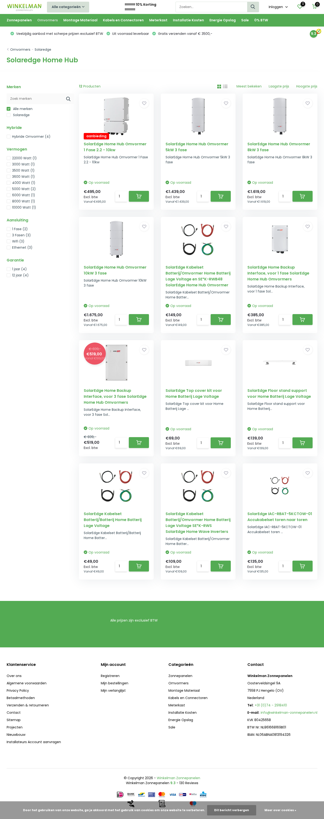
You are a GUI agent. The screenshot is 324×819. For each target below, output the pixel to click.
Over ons (14, 675)
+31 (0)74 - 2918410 (271, 705)
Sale (245, 20)
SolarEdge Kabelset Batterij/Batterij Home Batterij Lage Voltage (113, 519)
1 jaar (19, 269)
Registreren (110, 675)
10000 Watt (24, 207)
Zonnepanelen (19, 20)
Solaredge (43, 49)
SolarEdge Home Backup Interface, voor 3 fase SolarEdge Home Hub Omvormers (115, 396)
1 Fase (20, 229)
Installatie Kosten (188, 20)
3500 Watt (23, 170)
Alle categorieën (66, 7)
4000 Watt (23, 182)
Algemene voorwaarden (26, 683)
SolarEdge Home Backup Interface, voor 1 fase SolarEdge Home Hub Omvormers (278, 273)
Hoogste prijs (306, 86)
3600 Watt (23, 176)
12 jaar (20, 275)
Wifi (18, 241)
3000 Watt (23, 164)
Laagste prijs (279, 86)
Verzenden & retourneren (28, 705)
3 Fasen (21, 235)
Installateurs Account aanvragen (34, 742)
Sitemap (14, 720)
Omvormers (47, 20)
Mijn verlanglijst (113, 690)
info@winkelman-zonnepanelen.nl (289, 712)
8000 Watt (23, 201)
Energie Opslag (222, 20)
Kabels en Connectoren (123, 20)
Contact (14, 712)
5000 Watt (24, 189)
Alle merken (22, 108)
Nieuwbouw (16, 734)
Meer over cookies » (280, 810)
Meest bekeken (249, 86)
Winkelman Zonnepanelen (178, 778)
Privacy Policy (18, 690)
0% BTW (261, 20)
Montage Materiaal (80, 20)
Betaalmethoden (21, 697)
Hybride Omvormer (31, 136)
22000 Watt (24, 158)
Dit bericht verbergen (231, 810)
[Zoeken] (253, 7)
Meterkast (158, 20)
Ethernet (22, 247)
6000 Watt (23, 195)
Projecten (15, 727)
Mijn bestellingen (114, 683)
